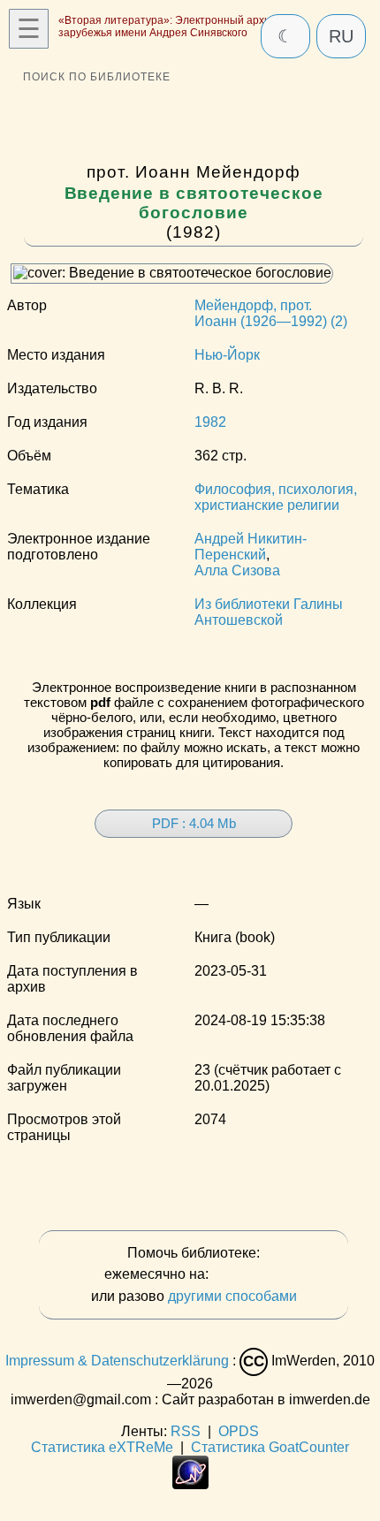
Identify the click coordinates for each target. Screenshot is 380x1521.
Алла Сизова (237, 570)
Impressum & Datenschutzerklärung (117, 1360)
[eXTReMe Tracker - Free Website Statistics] (190, 1484)
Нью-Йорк (227, 354)
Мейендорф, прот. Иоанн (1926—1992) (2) (270, 313)
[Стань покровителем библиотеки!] (247, 1275)
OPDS (238, 1431)
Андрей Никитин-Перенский (250, 546)
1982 (210, 422)
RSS (186, 1431)
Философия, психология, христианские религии (275, 497)
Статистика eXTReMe (102, 1447)
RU (341, 36)
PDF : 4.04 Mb (194, 823)
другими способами (232, 1296)
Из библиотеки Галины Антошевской (268, 612)
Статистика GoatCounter (270, 1447)
